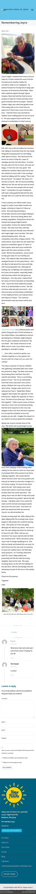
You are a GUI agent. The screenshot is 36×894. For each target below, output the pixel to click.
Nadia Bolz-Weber (8, 330)
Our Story (5, 838)
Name (3, 722)
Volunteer (5, 861)
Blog (3, 857)
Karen (12, 641)
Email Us (5, 826)
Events (4, 852)
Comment (4, 698)
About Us (5, 842)
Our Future (5, 847)
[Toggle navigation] (32, 9)
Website (4, 738)
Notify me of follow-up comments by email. (15, 758)
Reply (12, 658)
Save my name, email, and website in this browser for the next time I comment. (18, 752)
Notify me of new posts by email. (12, 762)
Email (3, 730)
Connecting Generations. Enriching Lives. (17, 866)
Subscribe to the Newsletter (11, 830)
